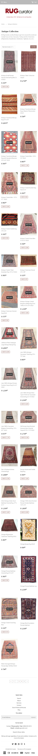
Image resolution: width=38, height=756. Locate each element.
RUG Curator (13, 749)
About (19, 700)
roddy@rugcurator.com (20, 728)
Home (2, 24)
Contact (19, 705)
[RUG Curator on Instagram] (22, 744)
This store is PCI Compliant (24, 749)
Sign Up (33, 717)
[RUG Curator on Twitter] (13, 744)
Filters (33, 47)
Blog (19, 710)
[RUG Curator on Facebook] (16, 744)
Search (19, 698)
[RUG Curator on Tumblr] (24, 744)
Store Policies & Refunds (19, 707)
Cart (35, 2)
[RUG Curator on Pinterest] (19, 744)
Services (19, 703)
